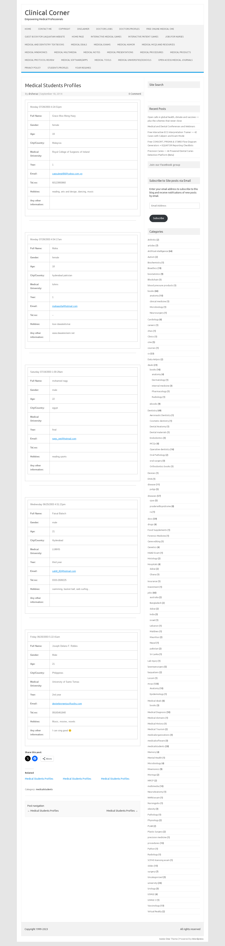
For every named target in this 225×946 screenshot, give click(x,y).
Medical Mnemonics (36, 52)
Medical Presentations (120, 52)
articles (151, 245)
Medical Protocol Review (39, 60)
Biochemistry (154, 262)
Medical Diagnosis (157, 712)
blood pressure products (160, 285)
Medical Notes (91, 52)
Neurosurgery (157, 313)
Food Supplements (157, 530)
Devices (151, 473)
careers (151, 325)
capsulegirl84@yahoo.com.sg (67, 173)
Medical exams (102, 44)
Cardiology (153, 319)
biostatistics (154, 274)
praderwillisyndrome (160, 506)
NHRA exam (154, 797)
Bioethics (152, 268)
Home (28, 29)
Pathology (153, 814)
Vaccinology (154, 905)
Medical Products (180, 52)
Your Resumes (83, 68)
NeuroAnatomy (155, 792)
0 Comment (135, 93)
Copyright (64, 29)
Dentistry (152, 410)
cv (149, 353)
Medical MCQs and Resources (158, 44)
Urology (152, 888)
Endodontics (156, 438)
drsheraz (33, 93)
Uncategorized (155, 877)
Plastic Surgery (155, 831)
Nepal (153, 643)
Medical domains (156, 718)
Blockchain (153, 279)
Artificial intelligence (158, 251)
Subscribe (158, 218)
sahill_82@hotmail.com (64, 571)
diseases (152, 496)
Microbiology (156, 307)
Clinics (151, 336)
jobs (150, 592)
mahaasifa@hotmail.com (65, 306)
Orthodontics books (160, 466)
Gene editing (154, 541)
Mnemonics (153, 769)
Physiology (153, 820)
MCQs (153, 443)
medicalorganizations (159, 735)
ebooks (153, 404)
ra (151, 512)
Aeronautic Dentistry (160, 415)
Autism (151, 257)
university (152, 883)
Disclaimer (83, 29)
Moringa (152, 774)
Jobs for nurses (174, 36)
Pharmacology (159, 391)
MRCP (151, 780)
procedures (153, 843)
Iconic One (164, 939)
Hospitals (152, 564)
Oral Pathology (157, 455)
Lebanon (154, 625)
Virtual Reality (155, 911)
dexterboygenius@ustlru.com (67, 703)
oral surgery (156, 460)
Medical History (155, 723)
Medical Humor (126, 44)
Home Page (78, 36)
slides (150, 865)
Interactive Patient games (143, 36)
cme (150, 342)
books (151, 291)
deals (150, 365)
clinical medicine (158, 301)
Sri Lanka (154, 654)
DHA (150, 479)
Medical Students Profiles (39, 778)
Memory (152, 752)
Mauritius (154, 637)
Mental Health (155, 757)
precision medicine (157, 837)
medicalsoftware (156, 740)
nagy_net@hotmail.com (64, 438)
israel (152, 620)
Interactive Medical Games (106, 36)
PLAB (150, 826)
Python (151, 848)
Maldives (154, 631)
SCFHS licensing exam (159, 860)
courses (152, 348)
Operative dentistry (160, 449)
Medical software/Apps (74, 60)
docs (150, 518)
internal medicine (160, 385)
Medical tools (103, 60)
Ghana (153, 574)
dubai (153, 569)
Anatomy (154, 688)
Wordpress (198, 939)
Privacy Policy (33, 68)
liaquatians (153, 672)
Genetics (152, 547)
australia (154, 597)
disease (151, 484)
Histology (152, 558)
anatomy (154, 295)
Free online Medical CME (160, 29)
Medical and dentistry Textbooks (44, 44)
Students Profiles (58, 68)
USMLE (151, 894)
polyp (153, 489)
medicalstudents (44, 789)
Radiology (157, 397)
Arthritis (152, 239)
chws (150, 331)
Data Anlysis (154, 359)
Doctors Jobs (104, 29)
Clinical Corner (47, 12)
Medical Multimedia (65, 52)
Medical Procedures (151, 52)
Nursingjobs (154, 803)
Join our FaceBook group (164, 164)
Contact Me (45, 29)
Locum (151, 678)
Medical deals (79, 44)
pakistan (154, 648)
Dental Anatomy (158, 426)
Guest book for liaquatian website (45, 36)
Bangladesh (156, 603)
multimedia (153, 786)
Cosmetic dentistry (159, 421)
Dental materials (158, 432)
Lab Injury (152, 661)
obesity (151, 809)
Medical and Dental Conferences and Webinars (171, 126)
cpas (152, 500)
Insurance (152, 581)
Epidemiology (157, 694)
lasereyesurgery (156, 666)
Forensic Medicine (157, 535)
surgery (151, 871)
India (152, 614)
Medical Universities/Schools (134, 60)
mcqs (150, 683)
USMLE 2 (152, 900)
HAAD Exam (154, 553)
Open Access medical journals (175, 60)
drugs (150, 524)
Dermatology (158, 380)
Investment (153, 587)
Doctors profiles (129, 29)
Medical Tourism (156, 729)
